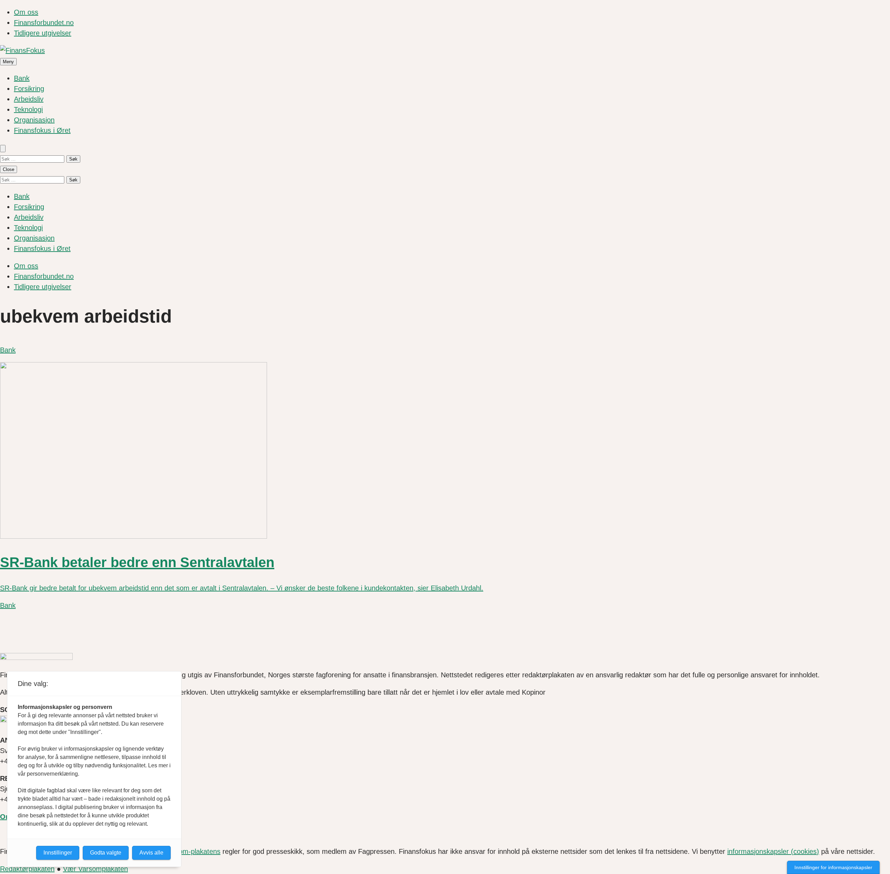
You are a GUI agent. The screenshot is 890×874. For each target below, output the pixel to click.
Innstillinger (57, 853)
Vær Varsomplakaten (95, 869)
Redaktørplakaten (27, 869)
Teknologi (28, 109)
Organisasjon (34, 120)
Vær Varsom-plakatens (184, 851)
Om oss (26, 12)
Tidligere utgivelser (42, 33)
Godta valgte (105, 853)
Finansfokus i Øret (42, 130)
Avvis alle (151, 853)
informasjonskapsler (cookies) (773, 851)
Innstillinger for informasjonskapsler (833, 867)
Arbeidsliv (28, 99)
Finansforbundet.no (44, 22)
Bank (22, 78)
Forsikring (29, 88)
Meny (8, 61)
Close (8, 169)
